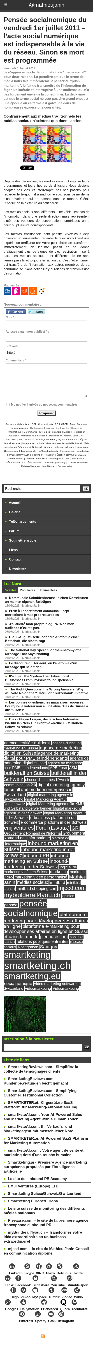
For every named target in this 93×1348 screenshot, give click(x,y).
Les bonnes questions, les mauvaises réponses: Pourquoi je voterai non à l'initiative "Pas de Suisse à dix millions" (46, 706)
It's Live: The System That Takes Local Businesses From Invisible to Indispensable (39, 678)
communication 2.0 (20, 785)
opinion (68, 896)
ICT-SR (64, 424)
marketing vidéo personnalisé (40, 877)
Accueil (14, 502)
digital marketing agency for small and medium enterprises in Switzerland (44, 789)
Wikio (78, 1297)
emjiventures (19, 828)
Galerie (14, 512)
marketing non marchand (34, 435)
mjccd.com (82, 447)
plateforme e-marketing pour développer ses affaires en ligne (46, 920)
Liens (13, 550)
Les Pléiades (49, 466)
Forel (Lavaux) (53, 828)
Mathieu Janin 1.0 (73, 435)
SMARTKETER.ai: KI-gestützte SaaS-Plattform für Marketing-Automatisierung (40, 1105)
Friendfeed (49, 1309)
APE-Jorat (58, 768)
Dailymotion (29, 1309)
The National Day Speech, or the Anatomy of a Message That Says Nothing (43, 652)
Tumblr (54, 1297)
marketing (59, 871)
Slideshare (41, 1285)
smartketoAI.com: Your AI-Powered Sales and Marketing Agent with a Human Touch (43, 1116)
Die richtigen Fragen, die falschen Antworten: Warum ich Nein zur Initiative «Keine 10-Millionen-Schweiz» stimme (44, 723)
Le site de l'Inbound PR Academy (37, 1179)
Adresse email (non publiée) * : (27, 331)
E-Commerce (30, 432)
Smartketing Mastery (54, 462)
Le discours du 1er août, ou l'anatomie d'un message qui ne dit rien (41, 665)
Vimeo (25, 1297)
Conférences (36, 428)
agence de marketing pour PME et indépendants (43, 765)
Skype (29, 1273)
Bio (57, 428)
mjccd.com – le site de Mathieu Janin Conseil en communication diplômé (46, 1251)
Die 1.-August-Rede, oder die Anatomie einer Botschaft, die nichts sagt (42, 639)
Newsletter (17, 569)
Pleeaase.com (67, 451)
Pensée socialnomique (18, 424)
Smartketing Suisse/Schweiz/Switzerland (44, 1193)
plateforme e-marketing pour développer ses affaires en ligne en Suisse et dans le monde (46, 931)
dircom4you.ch (28, 451)
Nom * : (11, 317)
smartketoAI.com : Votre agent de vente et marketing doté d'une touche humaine (44, 1152)
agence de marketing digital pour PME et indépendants (41, 755)
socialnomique (18, 983)
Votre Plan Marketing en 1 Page (53, 458)
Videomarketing (66, 988)
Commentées (48, 590)
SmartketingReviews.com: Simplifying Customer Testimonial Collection (40, 1093)
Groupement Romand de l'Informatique (44, 835)
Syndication (54, 1337)
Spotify (40, 1321)
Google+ (12, 1309)
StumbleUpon (77, 1285)
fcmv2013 (11, 439)
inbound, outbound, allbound (59, 447)
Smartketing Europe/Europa (33, 1201)
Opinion (50, 428)
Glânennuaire (13, 462)
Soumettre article (22, 540)
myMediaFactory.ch (48, 451)
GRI (34, 424)
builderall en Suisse (26, 773)
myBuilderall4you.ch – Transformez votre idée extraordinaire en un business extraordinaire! (43, 1237)
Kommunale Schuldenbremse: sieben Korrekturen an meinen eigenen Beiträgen (46, 600)
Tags (68, 1337)
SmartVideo (78, 458)
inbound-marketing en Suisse (37, 858)
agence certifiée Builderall (27, 743)
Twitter (78, 1273)
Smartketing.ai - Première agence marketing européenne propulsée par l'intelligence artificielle (45, 1166)
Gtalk (52, 1321)
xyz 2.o (65, 428)
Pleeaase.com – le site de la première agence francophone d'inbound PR (46, 1222)
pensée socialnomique (31, 908)
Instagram (66, 1321)
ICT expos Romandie (50, 432)
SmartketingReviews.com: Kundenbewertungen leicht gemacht (36, 1081)
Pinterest (26, 1321)
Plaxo (50, 1273)
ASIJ (73, 767)
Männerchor (55, 435)
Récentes (10, 590)
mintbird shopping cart (36, 888)
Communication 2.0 (48, 424)
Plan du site (30, 1337)
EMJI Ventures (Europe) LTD (33, 1186)
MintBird (30, 458)
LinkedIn (16, 1273)
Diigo (14, 1297)
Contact (14, 559)
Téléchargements (22, 521)
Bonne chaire (65, 466)
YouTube (58, 1285)
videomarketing (38, 988)
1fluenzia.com (11, 451)
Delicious (64, 1273)
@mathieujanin (46, 5)
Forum (13, 531)
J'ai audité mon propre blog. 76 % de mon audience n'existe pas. (39, 626)
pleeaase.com (54, 936)
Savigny (48, 946)
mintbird (57, 882)
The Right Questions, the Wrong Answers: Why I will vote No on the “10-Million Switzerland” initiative (46, 691)
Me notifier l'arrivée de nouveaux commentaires (44, 404)
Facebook (23, 1285)
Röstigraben (28, 947)
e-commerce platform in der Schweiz (53, 822)
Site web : (12, 346)
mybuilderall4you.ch (32, 895)
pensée (10, 905)
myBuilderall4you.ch (19, 455)
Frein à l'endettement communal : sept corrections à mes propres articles (37, 613)
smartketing (83, 451)
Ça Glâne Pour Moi (32, 462)
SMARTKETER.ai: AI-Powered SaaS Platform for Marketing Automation (46, 1140)
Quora (65, 1309)
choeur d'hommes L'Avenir (47, 779)
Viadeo (66, 1297)
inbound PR (36, 855)
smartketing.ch (37, 965)
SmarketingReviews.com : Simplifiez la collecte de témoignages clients (41, 1069)
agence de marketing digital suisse (46, 760)
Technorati (80, 1309)
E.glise (66, 432)
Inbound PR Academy (43, 455)
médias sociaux (32, 882)
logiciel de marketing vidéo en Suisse (40, 869)
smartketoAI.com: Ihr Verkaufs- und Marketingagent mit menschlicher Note (38, 1128)
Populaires (27, 590)
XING (40, 1273)
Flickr (9, 1285)
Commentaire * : (17, 360)
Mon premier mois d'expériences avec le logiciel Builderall (52, 443)
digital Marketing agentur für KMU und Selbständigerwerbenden (44, 806)
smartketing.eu (32, 976)
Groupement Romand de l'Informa (32, 833)
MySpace (39, 1297)
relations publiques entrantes (42, 941)
